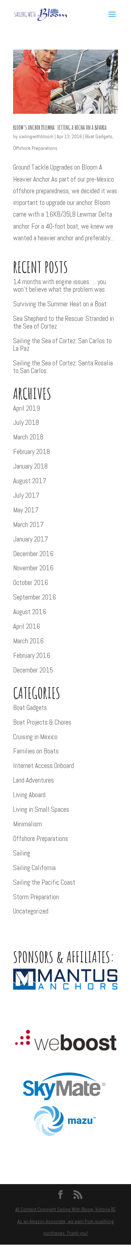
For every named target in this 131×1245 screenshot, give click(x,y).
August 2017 (29, 480)
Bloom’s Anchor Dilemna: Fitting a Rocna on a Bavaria (60, 127)
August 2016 (29, 611)
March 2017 (28, 524)
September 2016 (34, 597)
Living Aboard (29, 794)
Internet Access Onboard (43, 765)
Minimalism (27, 824)
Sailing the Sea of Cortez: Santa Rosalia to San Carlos (63, 366)
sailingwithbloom (36, 136)
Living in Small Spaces (41, 809)
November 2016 (33, 568)
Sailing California (34, 867)
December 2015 (33, 670)
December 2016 (33, 553)
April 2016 (26, 626)
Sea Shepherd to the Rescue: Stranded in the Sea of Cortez (63, 322)
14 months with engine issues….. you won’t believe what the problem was (59, 285)
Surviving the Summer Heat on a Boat (60, 304)
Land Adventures (33, 780)
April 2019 (26, 408)
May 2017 (26, 510)
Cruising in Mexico (35, 736)
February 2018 (31, 451)
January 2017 (30, 539)
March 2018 (28, 437)
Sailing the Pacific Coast (44, 882)
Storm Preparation (36, 896)
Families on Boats (36, 751)
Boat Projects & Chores (42, 722)
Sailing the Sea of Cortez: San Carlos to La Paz (62, 344)
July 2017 (26, 495)
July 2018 (26, 422)
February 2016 (31, 655)
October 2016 (30, 582)
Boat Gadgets (98, 136)
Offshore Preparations (35, 148)
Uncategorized (30, 911)
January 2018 (30, 466)
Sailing (21, 853)
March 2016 (28, 640)
